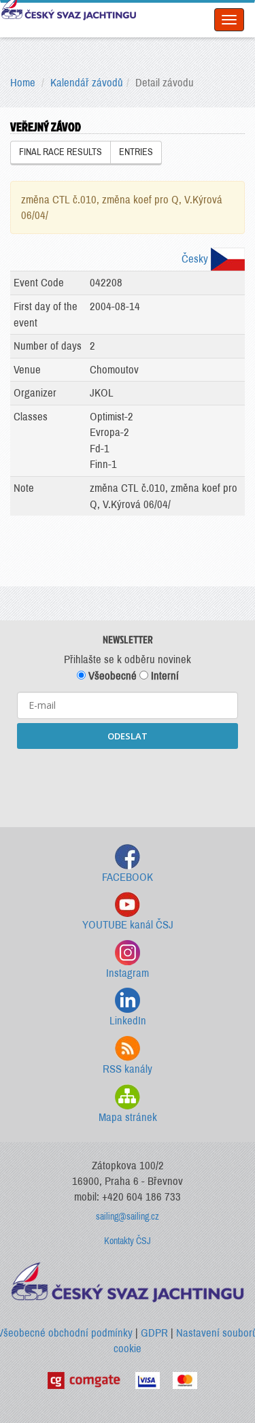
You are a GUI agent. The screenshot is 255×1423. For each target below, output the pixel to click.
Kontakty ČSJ (127, 1241)
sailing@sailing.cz (127, 1216)
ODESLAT (127, 736)
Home (22, 82)
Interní (163, 676)
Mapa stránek (128, 1117)
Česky (196, 259)
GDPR (154, 1333)
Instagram (127, 973)
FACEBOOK (127, 877)
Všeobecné (111, 676)
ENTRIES (136, 152)
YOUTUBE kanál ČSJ (127, 925)
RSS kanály (127, 1069)
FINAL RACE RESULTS (60, 152)
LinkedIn (127, 1020)
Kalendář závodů (86, 82)
